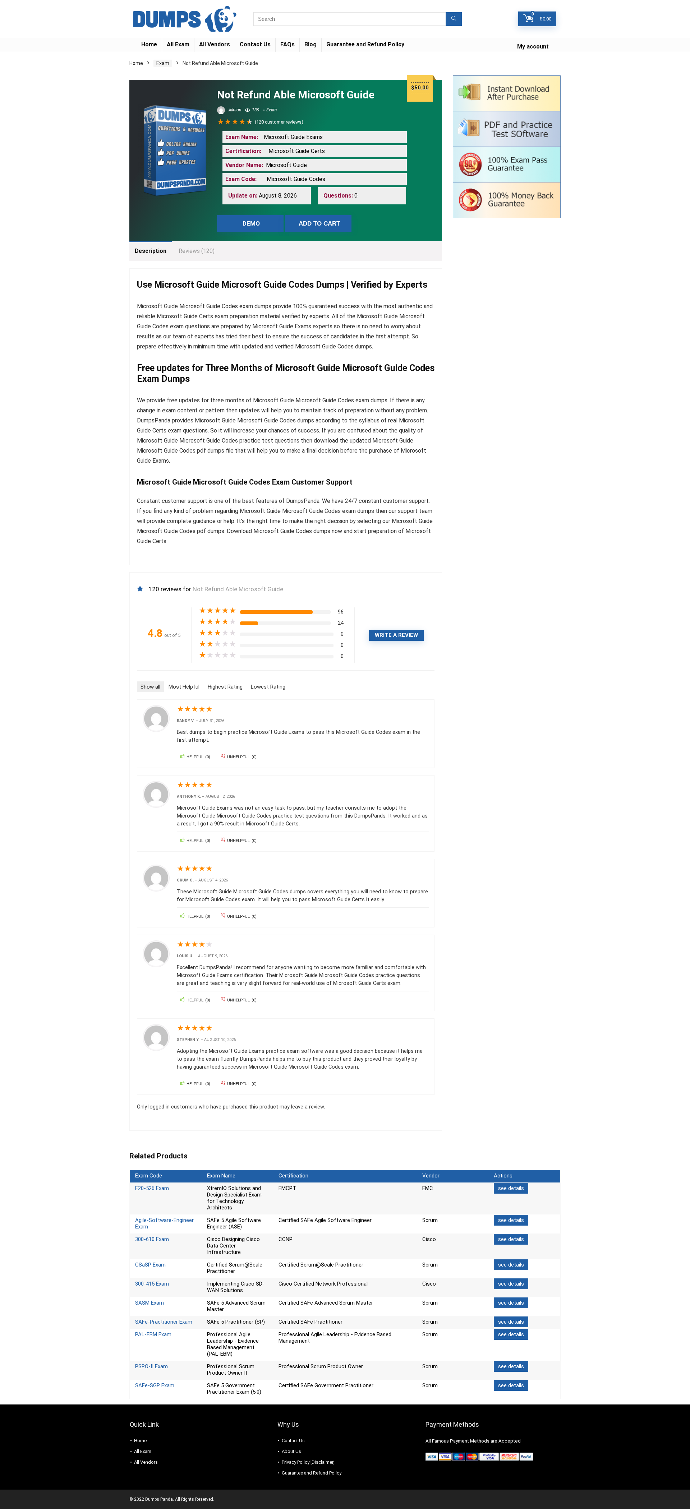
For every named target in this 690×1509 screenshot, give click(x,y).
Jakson (234, 109)
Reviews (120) (197, 250)
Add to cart (319, 223)
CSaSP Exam (150, 1265)
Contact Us (255, 44)
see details (511, 1188)
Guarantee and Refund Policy (365, 44)
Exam (162, 63)
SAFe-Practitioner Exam (163, 1322)
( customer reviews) (279, 122)
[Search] (454, 19)
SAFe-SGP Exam (154, 1385)
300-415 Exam (152, 1284)
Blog (310, 44)
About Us (291, 1451)
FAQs (287, 44)
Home (149, 44)
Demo (251, 223)
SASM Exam (149, 1303)
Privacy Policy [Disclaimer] (308, 1462)
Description (150, 250)
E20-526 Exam (152, 1188)
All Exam (178, 44)
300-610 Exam (152, 1239)
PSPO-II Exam (151, 1366)
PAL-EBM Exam (153, 1334)
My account (533, 46)
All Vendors (214, 44)
